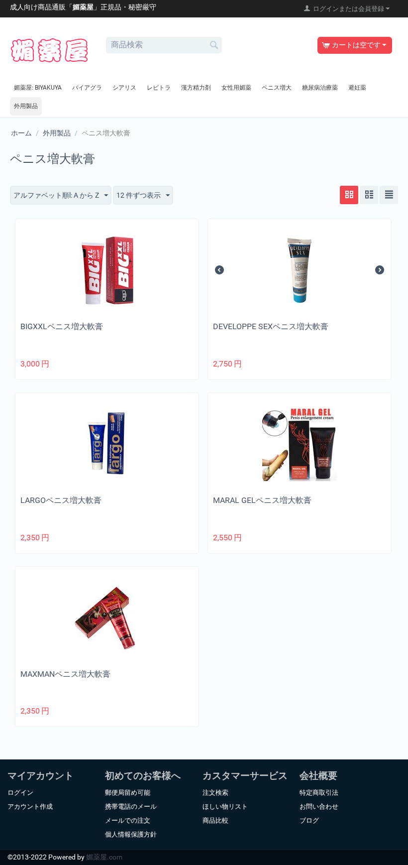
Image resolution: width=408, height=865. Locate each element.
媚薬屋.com (104, 857)
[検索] (214, 45)
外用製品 (26, 106)
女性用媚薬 (236, 87)
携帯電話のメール (131, 806)
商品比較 (215, 820)
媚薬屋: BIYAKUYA (38, 87)
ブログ (309, 820)
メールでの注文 (127, 820)
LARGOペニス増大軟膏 (61, 500)
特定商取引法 (319, 792)
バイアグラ (87, 87)
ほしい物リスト (225, 806)
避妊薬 (357, 87)
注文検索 (215, 792)
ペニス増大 (277, 87)
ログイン (20, 792)
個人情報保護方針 (131, 834)
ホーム (21, 133)
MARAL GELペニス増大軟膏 (262, 500)
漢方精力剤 (196, 87)
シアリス (124, 87)
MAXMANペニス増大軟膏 (65, 674)
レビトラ (159, 87)
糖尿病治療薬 (320, 87)
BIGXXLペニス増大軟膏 (61, 326)
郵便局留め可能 (127, 792)
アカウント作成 (30, 806)
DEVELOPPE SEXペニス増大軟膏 (270, 326)
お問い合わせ (319, 806)
